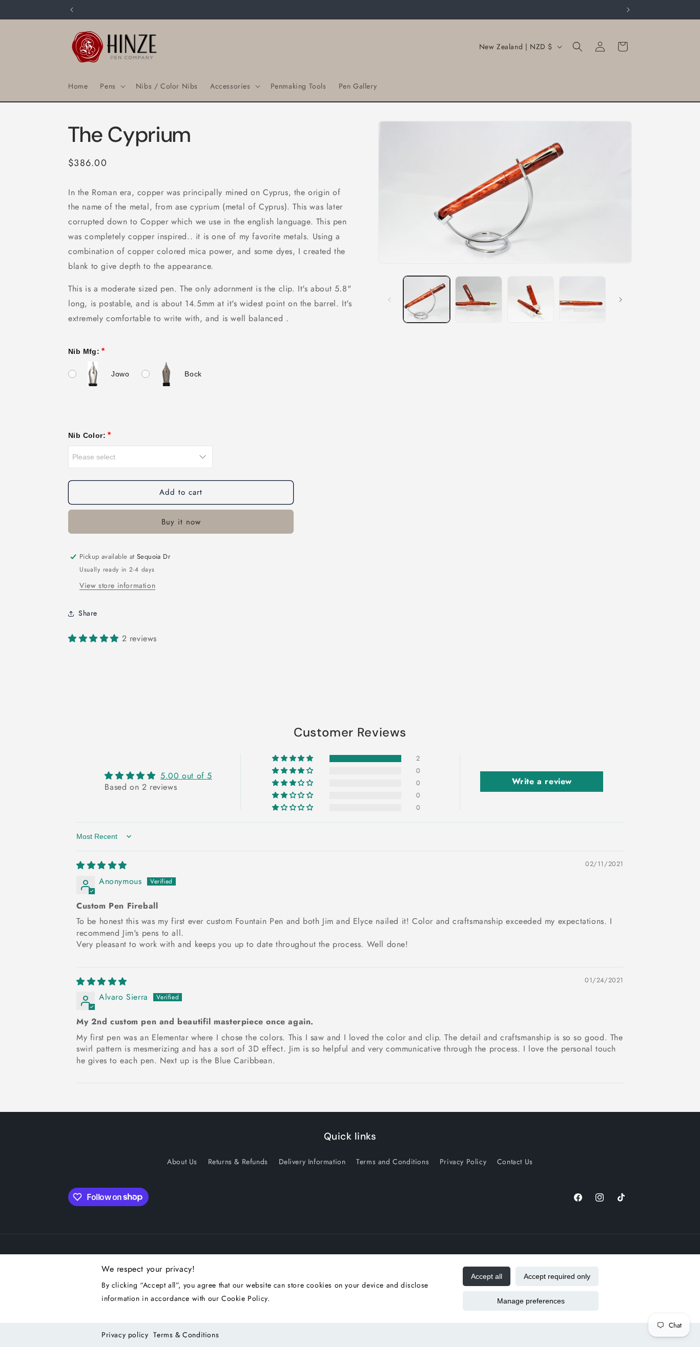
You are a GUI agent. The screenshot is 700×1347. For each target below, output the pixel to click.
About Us (182, 1161)
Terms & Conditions (186, 1335)
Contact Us (515, 1161)
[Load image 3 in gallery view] (530, 299)
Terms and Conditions (392, 1161)
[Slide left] (389, 299)
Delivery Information (312, 1161)
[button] (111, 86)
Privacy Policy (463, 1161)
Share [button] (87, 613)
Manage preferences (531, 1301)
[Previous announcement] (71, 9)
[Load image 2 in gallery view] (478, 299)
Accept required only (557, 1276)
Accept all (486, 1276)
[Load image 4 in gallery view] (582, 299)
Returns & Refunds (238, 1161)
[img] (101, 865)
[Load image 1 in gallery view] (426, 299)
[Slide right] (620, 299)
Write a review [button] (542, 781)
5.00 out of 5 (186, 776)
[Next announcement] (628, 9)
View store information (117, 585)
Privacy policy (124, 1335)
